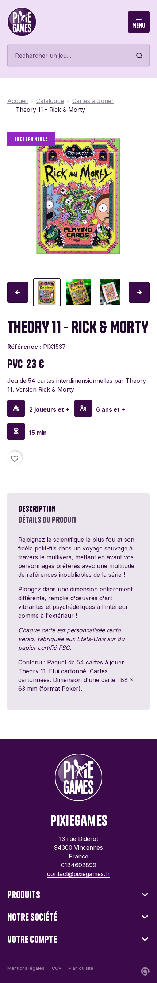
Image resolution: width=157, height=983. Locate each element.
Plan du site (81, 968)
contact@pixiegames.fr (78, 873)
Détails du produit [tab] (47, 520)
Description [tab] (37, 509)
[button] (47, 292)
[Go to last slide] (17, 292)
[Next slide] (139, 292)
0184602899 (78, 865)
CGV (56, 968)
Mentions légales (26, 968)
